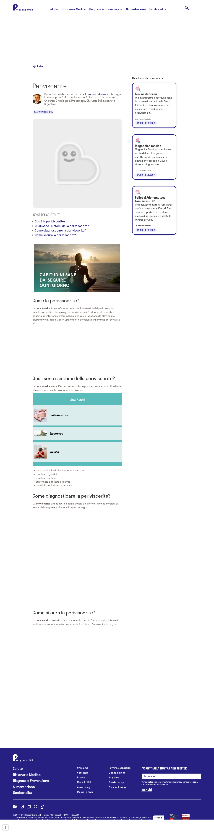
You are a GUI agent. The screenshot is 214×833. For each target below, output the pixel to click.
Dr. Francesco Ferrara (95, 94)
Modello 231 (84, 782)
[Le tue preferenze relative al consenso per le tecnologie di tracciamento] (5, 827)
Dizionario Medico (73, 9)
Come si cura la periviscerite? (55, 235)
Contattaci (83, 772)
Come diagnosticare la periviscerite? (60, 230)
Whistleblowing (117, 787)
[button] (77, 268)
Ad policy (114, 777)
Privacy (81, 777)
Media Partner (85, 792)
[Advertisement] (107, 35)
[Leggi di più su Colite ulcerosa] (77, 415)
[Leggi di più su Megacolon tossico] (154, 157)
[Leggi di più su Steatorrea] (77, 433)
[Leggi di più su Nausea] (77, 452)
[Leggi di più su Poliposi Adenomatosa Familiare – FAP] (154, 210)
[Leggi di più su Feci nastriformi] (154, 105)
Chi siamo (82, 767)
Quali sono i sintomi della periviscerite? (62, 226)
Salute (53, 9)
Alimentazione (135, 9)
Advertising (83, 787)
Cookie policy (116, 782)
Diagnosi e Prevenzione (105, 9)
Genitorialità (158, 9)
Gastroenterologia (43, 112)
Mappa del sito (117, 772)
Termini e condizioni (120, 767)
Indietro (41, 66)
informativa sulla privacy (170, 781)
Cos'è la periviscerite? (50, 221)
